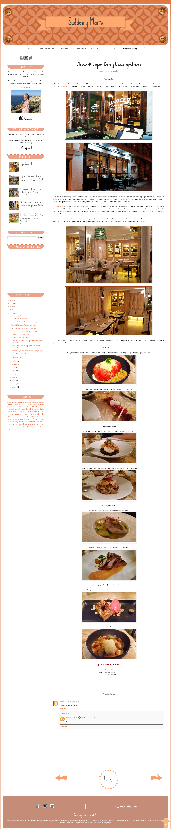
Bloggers (10, 404)
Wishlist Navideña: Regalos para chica (23, 328)
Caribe (32, 404)
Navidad (9, 419)
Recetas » (66, 48)
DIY (31, 409)
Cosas (14, 407)
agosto (14, 367)
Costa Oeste (27, 407)
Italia (34, 414)
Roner (58, 218)
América (13, 402)
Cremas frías (35, 407)
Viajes (42, 427)
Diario (28, 409)
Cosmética (20, 407)
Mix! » (94, 48)
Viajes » (81, 48)
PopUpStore (10, 422)
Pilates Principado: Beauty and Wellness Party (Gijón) (25, 346)
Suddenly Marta (71, 717)
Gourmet (17, 414)
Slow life (9, 427)
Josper (58, 206)
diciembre (15, 316)
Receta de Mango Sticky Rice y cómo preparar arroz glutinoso (31, 218)
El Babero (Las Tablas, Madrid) (21, 334)
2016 (11, 306)
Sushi (24, 427)
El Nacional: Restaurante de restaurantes (24, 331)
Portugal (16, 422)
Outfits (20, 419)
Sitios (42, 424)
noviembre (15, 357)
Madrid (40, 414)
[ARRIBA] (166, 823)
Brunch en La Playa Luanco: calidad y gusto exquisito (31, 191)
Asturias (23, 402)
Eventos (41, 411)
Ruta (38, 425)
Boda (16, 404)
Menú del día (17, 417)
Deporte (23, 409)
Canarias (27, 404)
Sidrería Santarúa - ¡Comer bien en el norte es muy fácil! (31, 178)
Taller (34, 427)
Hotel (30, 414)
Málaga (9, 417)
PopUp (42, 419)
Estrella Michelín (25, 411)
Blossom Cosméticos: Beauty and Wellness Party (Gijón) (26, 341)
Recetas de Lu (12, 424)
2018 (11, 300)
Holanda (24, 414)
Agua (9, 402)
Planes (35, 419)
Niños (15, 419)
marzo (14, 384)
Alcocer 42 (64, 86)
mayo (14, 377)
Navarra (42, 417)
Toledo (38, 427)
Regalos (20, 424)
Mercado (25, 417)
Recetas (41, 421)
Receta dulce (23, 421)
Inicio (31, 48)
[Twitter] (30, 59)
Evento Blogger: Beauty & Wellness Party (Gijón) (27, 351)
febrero (14, 387)
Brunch (21, 404)
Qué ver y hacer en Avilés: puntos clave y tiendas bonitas (32, 203)
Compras (41, 404)
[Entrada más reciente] (60, 781)
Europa (34, 411)
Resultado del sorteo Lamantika (21, 337)
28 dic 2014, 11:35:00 (88, 717)
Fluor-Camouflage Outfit (19, 319)
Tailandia (29, 427)
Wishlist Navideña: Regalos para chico (23, 325)
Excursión (10, 414)
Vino (8, 429)
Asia (18, 402)
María (62, 702)
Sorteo (20, 427)
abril (13, 380)
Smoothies (15, 427)
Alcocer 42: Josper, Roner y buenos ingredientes (26, 322)
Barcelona (30, 402)
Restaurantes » (48, 48)
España (42, 409)
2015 (11, 310)
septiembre (15, 364)
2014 (11, 313)
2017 (11, 303)
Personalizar (27, 419)
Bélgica (36, 402)
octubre (14, 361)
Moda (32, 416)
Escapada (36, 409)
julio (13, 371)
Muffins (37, 417)
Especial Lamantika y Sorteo (20, 354)
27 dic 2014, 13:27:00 (72, 702)
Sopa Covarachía (26, 163)
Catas (36, 404)
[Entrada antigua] (157, 781)
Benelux (41, 402)
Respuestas (65, 713)
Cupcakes (10, 409)
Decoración (16, 409)
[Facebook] (22, 59)
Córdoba (9, 407)
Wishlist (13, 429)
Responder (63, 708)
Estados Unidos (12, 411)
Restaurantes (29, 424)
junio (13, 374)
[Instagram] (26, 59)
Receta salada (33, 421)
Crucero (42, 407)
